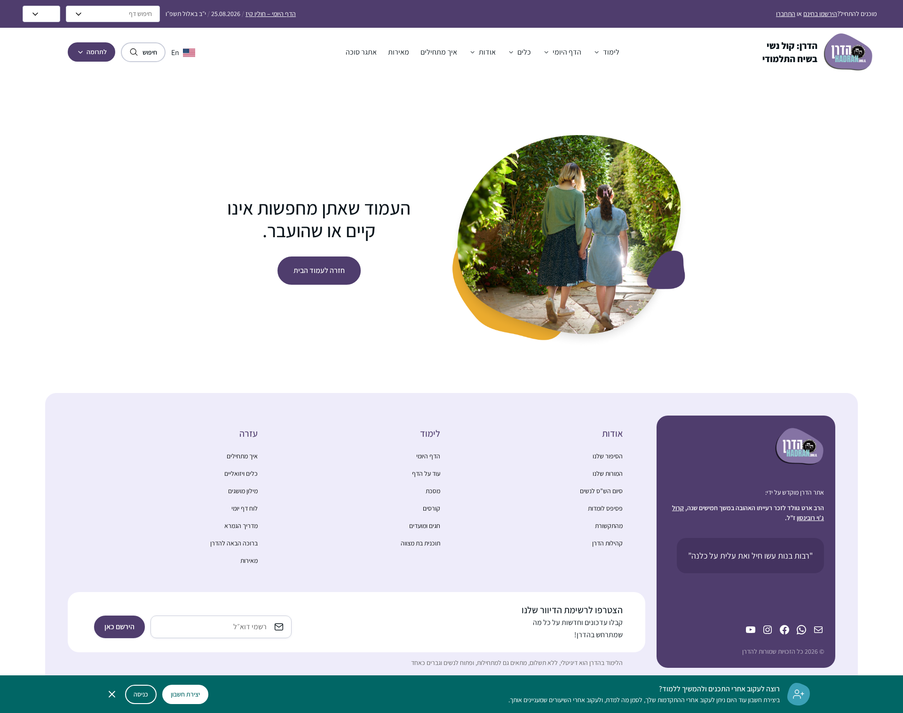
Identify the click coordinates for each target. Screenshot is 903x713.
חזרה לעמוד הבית (319, 270)
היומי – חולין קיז (271, 13)
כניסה (141, 694)
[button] (606, 52)
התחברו (785, 13)
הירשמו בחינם (820, 13)
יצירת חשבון (185, 694)
